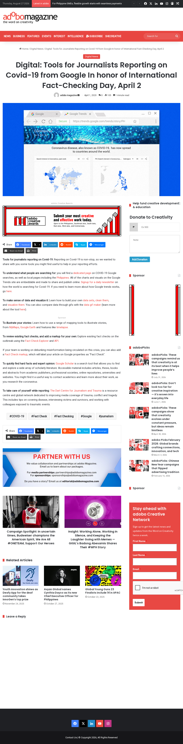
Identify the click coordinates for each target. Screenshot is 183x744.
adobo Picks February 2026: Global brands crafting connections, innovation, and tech (166, 445)
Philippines (63, 277)
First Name (140, 541)
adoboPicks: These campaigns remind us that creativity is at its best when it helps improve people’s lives (166, 364)
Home (24, 48)
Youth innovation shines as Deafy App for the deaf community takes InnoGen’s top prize (20, 594)
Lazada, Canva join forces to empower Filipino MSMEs (80, 3)
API (56, 340)
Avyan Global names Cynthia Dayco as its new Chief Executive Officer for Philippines (61, 594)
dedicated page (82, 273)
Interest (59, 36)
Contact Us (71, 737)
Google (87, 416)
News (7, 36)
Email (137, 569)
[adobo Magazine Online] (30, 17)
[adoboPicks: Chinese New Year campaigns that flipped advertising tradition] (139, 465)
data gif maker (92, 304)
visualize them (16, 304)
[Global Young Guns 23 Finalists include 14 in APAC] (103, 576)
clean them (101, 300)
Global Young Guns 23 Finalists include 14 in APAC (102, 590)
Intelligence (76, 36)
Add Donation (139, 259)
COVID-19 (17, 416)
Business (19, 36)
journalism (107, 416)
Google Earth (28, 327)
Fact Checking (65, 416)
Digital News (36, 48)
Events (46, 36)
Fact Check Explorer (37, 340)
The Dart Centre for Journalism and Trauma (76, 390)
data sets (88, 300)
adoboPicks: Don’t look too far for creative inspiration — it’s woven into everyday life (165, 390)
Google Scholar (65, 363)
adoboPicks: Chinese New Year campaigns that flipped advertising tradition (165, 466)
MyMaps (14, 327)
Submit (139, 602)
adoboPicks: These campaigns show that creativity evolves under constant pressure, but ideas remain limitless (164, 419)
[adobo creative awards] (62, 221)
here (9, 291)
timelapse (62, 327)
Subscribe (96, 36)
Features (33, 36)
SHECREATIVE (113, 36)
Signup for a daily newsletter (97, 282)
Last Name (139, 555)
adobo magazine (68, 95)
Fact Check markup (16, 354)
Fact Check (40, 416)
